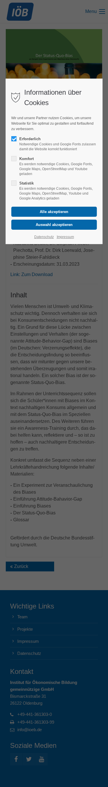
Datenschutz (44, 237)
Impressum (65, 237)
